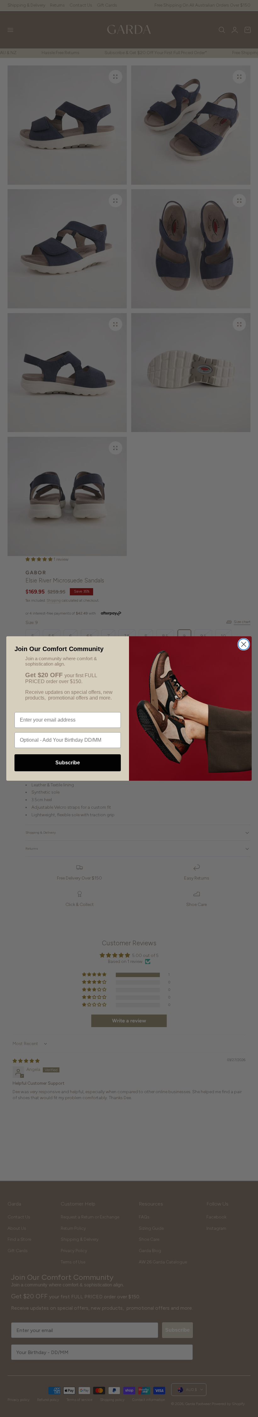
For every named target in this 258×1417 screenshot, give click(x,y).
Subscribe (67, 762)
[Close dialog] (243, 644)
